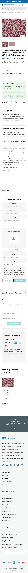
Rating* (14, 203)
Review (14, 217)
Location (14, 261)
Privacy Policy (6, 478)
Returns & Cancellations (9, 514)
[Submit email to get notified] (20, 77)
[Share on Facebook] (7, 102)
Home (3, 12)
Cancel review (8, 280)
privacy (14, 276)
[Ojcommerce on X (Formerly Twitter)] (22, 464)
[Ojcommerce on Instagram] (11, 464)
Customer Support (7, 531)
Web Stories (5, 488)
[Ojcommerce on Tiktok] (14, 464)
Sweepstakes (6, 520)
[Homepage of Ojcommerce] (8, 4)
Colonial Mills (5, 58)
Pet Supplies (17, 12)
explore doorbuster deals (14, 1)
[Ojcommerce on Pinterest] (18, 464)
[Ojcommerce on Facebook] (3, 464)
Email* (14, 254)
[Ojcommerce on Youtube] (7, 464)
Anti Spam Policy (7, 481)
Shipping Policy (6, 511)
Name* (14, 247)
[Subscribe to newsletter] (24, 552)
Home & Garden (9, 12)
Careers (4, 485)
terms (20, 274)
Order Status (6, 508)
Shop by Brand (6, 505)
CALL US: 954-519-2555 (9, 534)
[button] (9, 206)
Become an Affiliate (8, 491)
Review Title (14, 210)
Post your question (14, 323)
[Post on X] (20, 102)
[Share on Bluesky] (24, 102)
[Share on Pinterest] (15, 102)
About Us (5, 475)
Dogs (23, 12)
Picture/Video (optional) (14, 231)
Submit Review (19, 280)
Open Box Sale (6, 501)
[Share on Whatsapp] (11, 102)
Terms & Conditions (8, 517)
